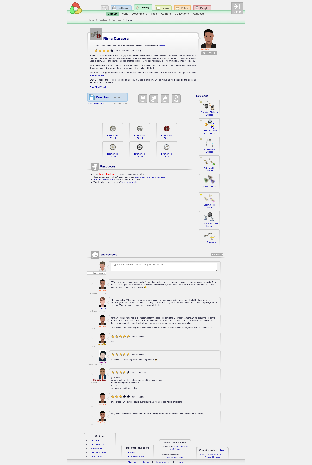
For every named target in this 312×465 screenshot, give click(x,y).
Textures (208, 457)
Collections (182, 13)
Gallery (103, 20)
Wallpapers (221, 454)
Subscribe (218, 254)
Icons (125, 13)
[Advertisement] (140, 112)
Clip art (201, 454)
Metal (97, 87)
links (222, 450)
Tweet (154, 101)
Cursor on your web (98, 452)
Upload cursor (96, 456)
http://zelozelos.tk (97, 75)
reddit (132, 452)
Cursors (113, 13)
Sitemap (180, 462)
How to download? (95, 104)
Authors (166, 13)
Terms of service (163, 462)
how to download (106, 174)
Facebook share (137, 456)
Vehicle (103, 87)
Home (91, 20)
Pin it (176, 101)
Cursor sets (95, 440)
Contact (145, 462)
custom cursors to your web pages (150, 177)
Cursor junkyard (97, 444)
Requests (199, 13)
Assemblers (139, 13)
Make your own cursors (103, 179)
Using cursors (96, 448)
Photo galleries (210, 454)
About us (132, 462)
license (162, 46)
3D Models (216, 457)
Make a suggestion (129, 182)
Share (143, 101)
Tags (154, 13)
